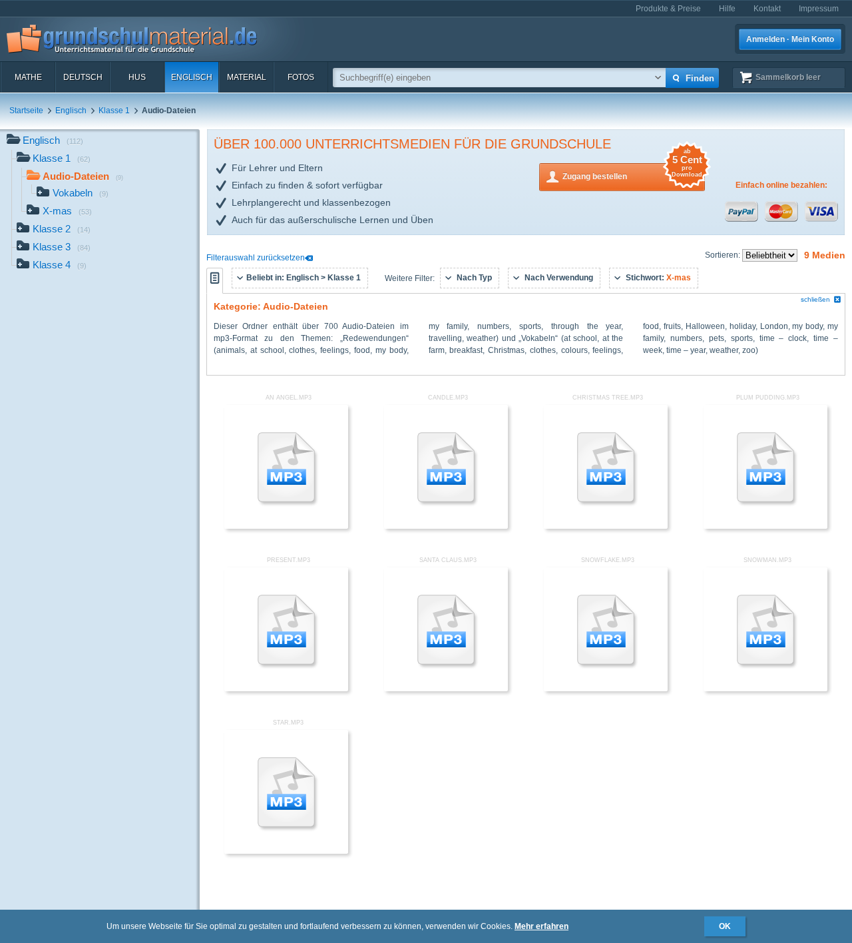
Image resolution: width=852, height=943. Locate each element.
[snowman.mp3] (765, 688)
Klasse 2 (62, 228)
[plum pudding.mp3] (765, 526)
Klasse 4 (60, 264)
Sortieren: (723, 255)
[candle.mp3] (446, 526)
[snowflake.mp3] (606, 688)
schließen (815, 299)
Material (246, 77)
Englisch (191, 77)
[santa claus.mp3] (446, 688)
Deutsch (83, 77)
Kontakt (767, 8)
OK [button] (725, 926)
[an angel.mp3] (286, 526)
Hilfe (727, 8)
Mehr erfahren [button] (541, 926)
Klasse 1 (114, 110)
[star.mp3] (286, 851)
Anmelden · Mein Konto (790, 39)
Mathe (28, 77)
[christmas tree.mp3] (606, 526)
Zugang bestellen (632, 172)
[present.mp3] (286, 688)
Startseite (26, 110)
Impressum (819, 8)
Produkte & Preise (668, 8)
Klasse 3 (62, 246)
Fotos (301, 77)
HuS (137, 77)
